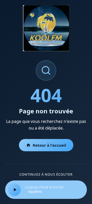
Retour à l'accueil (49, 145)
